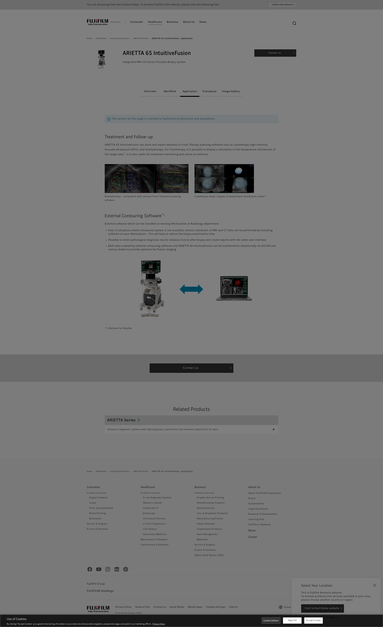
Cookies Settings (271, 620)
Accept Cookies (313, 620)
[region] (191, 620)
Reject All (292, 620)
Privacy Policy (159, 624)
